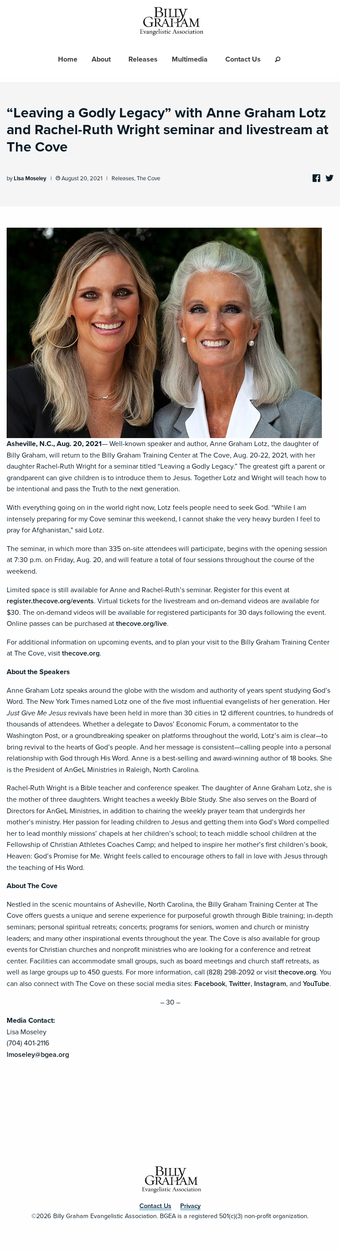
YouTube (316, 983)
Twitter (240, 983)
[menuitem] (68, 59)
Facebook (209, 983)
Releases (143, 59)
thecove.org (81, 653)
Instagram (270, 983)
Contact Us (243, 59)
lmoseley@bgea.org (38, 1054)
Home (67, 59)
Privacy (190, 1206)
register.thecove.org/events (50, 601)
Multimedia (190, 59)
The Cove (148, 178)
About (101, 59)
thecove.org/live (141, 623)
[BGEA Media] (170, 21)
